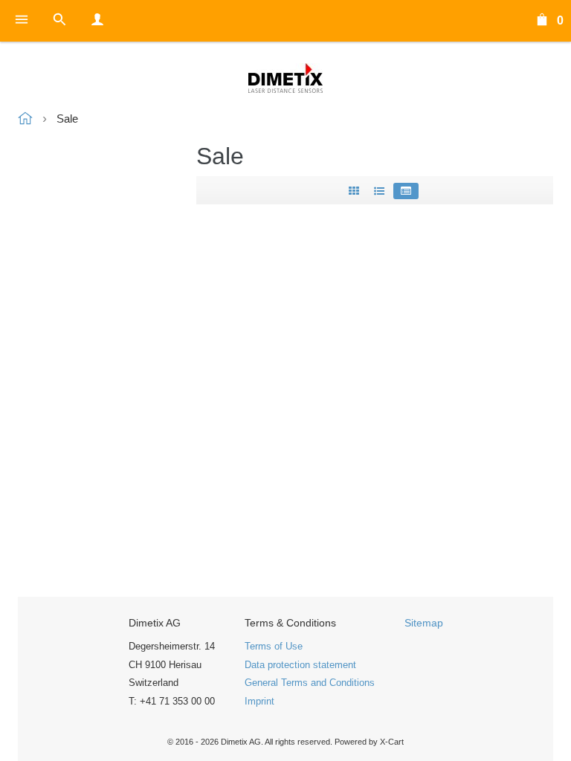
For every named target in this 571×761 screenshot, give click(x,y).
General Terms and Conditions (310, 682)
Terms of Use (274, 646)
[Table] (406, 191)
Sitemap (423, 623)
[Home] (285, 78)
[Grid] (354, 191)
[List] (379, 191)
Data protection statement (300, 664)
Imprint (259, 701)
